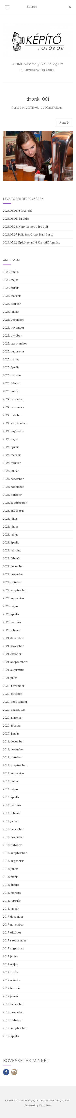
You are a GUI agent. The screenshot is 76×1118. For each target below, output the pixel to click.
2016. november (13, 1012)
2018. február (12, 900)
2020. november (14, 686)
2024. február (12, 463)
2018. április (11, 885)
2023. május (10, 534)
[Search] (70, 7)
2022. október (12, 582)
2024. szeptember (15, 423)
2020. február (12, 725)
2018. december (13, 829)
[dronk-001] (38, 156)
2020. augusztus (14, 709)
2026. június (11, 272)
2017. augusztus (13, 948)
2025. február (12, 383)
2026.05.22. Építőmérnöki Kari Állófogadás (31, 242)
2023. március (12, 550)
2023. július (10, 518)
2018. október (12, 845)
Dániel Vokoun (53, 107)
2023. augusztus (13, 510)
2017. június (10, 956)
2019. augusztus (13, 773)
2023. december (13, 479)
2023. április (11, 542)
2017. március (12, 980)
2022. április (11, 614)
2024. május (10, 439)
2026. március (12, 296)
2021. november (13, 646)
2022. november (13, 574)
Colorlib (66, 1100)
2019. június (10, 781)
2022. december (13, 566)
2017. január (10, 996)
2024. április (11, 447)
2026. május (10, 280)
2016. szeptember (15, 1028)
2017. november (13, 924)
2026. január (11, 311)
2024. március (12, 455)
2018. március (12, 893)
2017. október (12, 932)
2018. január (11, 908)
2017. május (10, 964)
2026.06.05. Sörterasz (17, 210)
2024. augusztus (14, 431)
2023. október (12, 495)
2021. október (12, 654)
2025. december (13, 319)
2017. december (13, 916)
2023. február (12, 558)
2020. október (12, 694)
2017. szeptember (15, 940)
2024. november (13, 407)
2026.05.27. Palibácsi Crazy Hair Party (28, 234)
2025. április (11, 367)
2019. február (12, 813)
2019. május (10, 789)
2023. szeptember (15, 503)
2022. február (12, 630)
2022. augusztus (13, 598)
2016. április (11, 1036)
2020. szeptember (15, 701)
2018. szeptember (15, 853)
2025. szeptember (15, 343)
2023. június (10, 526)
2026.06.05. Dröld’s (16, 218)
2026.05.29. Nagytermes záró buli (25, 226)
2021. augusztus (13, 670)
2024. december (13, 399)
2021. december (13, 638)
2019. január (11, 821)
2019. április (11, 797)
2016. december (13, 1004)
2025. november (13, 327)
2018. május (10, 877)
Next (63, 122)
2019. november (13, 749)
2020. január (11, 733)
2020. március (12, 717)
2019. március (12, 805)
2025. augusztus (14, 351)
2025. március (12, 375)
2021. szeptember (15, 662)
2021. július (10, 678)
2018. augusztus (13, 861)
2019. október (12, 757)
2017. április (11, 972)
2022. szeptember (15, 590)
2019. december (13, 741)
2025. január (11, 391)
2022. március (12, 622)
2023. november (13, 487)
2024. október (12, 415)
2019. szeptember (15, 765)
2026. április (11, 288)
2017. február (11, 988)
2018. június (10, 869)
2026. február (12, 304)
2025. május (10, 359)
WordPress (45, 1105)
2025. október (12, 335)
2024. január (11, 471)
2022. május (10, 606)
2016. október (12, 1020)
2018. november (13, 837)
